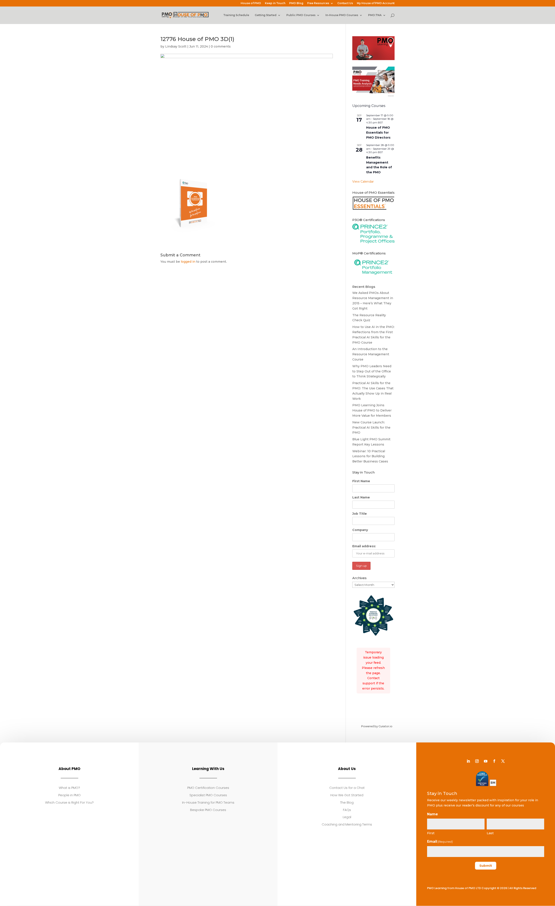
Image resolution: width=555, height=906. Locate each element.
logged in (188, 262)
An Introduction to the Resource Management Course (370, 354)
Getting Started (265, 15)
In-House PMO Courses (341, 15)
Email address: (364, 546)
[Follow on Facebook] (494, 761)
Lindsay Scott (175, 46)
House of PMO (251, 3)
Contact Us (345, 3)
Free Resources (318, 3)
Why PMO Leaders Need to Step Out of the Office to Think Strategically (371, 371)
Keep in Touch (275, 3)
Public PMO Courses (300, 15)
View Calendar (363, 181)
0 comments (221, 46)
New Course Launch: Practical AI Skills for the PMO (371, 427)
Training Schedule (236, 15)
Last (490, 833)
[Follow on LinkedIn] (468, 761)
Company (360, 530)
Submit (485, 865)
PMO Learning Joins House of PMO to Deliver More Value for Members (372, 410)
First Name (361, 481)
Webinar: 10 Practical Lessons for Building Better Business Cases (370, 456)
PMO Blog (296, 3)
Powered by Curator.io (376, 726)
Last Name (361, 497)
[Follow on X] (503, 761)
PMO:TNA (375, 15)
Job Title (359, 514)
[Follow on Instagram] (476, 761)
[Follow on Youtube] (485, 761)
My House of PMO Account (376, 3)
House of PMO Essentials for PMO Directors (378, 132)
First (430, 833)
